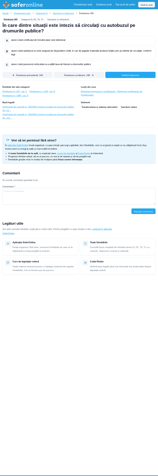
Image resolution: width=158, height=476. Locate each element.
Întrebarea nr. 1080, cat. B (15, 95)
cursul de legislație (66, 153)
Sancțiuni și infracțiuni (63, 13)
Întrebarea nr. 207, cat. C (14, 91)
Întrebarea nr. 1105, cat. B (42, 91)
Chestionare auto (22, 13)
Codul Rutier (84, 153)
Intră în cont (146, 5)
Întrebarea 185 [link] (86, 13)
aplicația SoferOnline (18, 145)
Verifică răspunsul (130, 75)
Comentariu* (8, 186)
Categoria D (42, 13)
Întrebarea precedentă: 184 (29, 75)
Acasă (5, 13)
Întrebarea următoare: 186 (77, 75)
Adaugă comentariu (143, 211)
